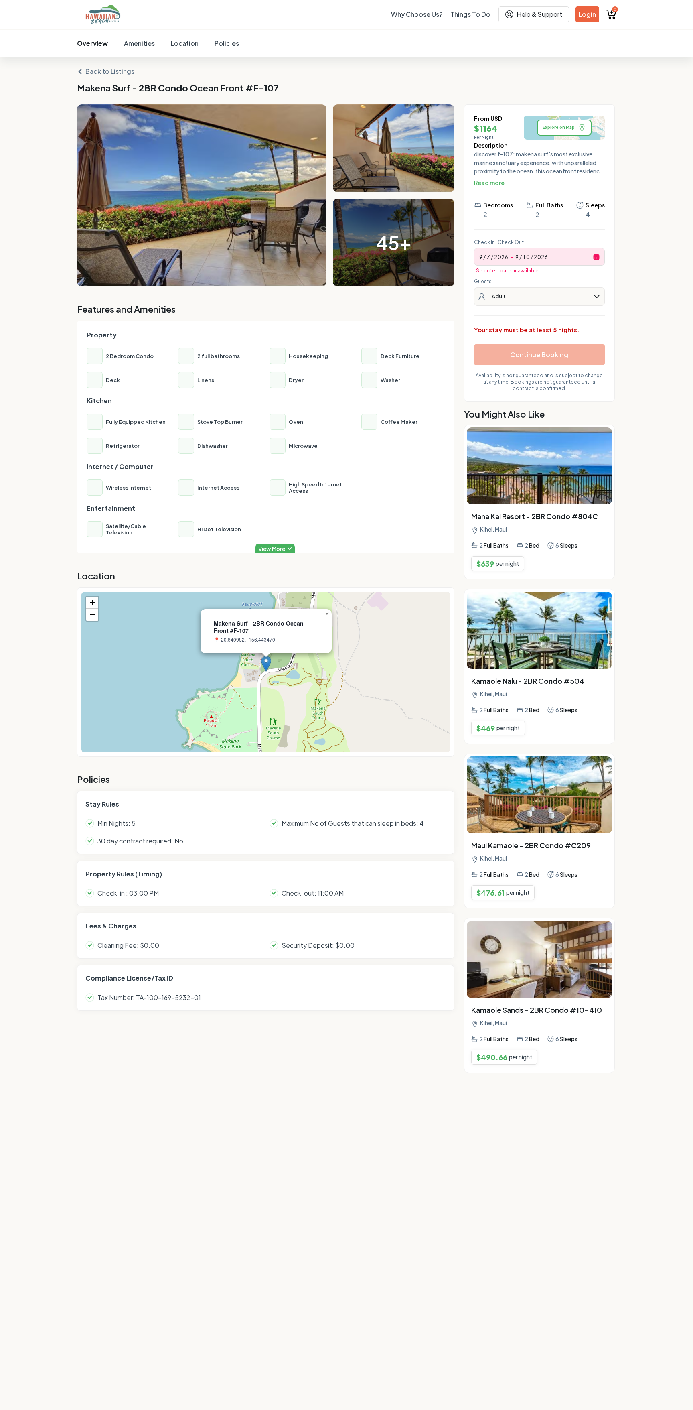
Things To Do (470, 14)
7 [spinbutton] (488, 256)
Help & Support (539, 14)
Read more (489, 182)
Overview (92, 43)
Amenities (139, 43)
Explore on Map (559, 127)
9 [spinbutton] (480, 256)
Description (490, 145)
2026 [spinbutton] (501, 256)
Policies (227, 43)
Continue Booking (539, 354)
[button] (266, 664)
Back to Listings (109, 71)
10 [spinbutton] (526, 256)
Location (185, 43)
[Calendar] (596, 256)
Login (587, 14)
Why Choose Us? (416, 14)
